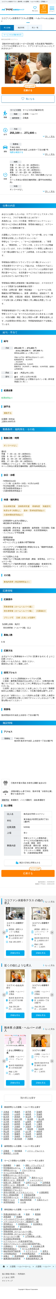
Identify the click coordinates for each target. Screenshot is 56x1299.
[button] (4, 932)
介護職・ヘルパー (43, 1266)
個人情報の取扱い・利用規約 (13, 1274)
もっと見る (50, 902)
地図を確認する (16, 152)
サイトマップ (7, 1281)
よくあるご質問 (8, 1277)
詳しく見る (50, 136)
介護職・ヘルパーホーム (20, 1266)
